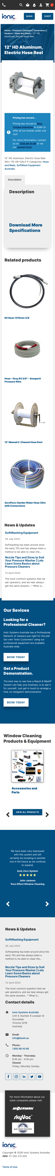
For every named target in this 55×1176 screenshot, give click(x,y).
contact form (24, 147)
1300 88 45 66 (28, 143)
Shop (47, 16)
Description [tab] (14, 179)
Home (7, 30)
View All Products (27, 812)
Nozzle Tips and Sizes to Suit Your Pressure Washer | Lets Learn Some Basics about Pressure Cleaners (24, 562)
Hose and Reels (23, 33)
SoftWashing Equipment (21, 532)
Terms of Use (9, 1166)
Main (29, 16)
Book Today (16, 657)
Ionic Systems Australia (25, 1012)
